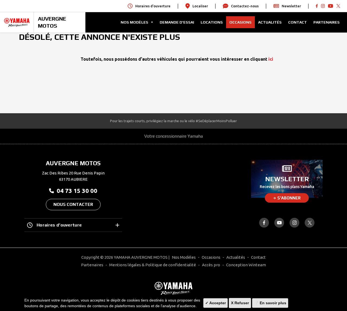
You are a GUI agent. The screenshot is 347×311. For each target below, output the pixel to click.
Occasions (240, 22)
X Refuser (240, 303)
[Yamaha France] (17, 22)
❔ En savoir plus (270, 303)
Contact (297, 22)
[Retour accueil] (173, 288)
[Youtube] (323, 6)
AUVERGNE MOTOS (52, 22)
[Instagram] (294, 223)
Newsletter (291, 6)
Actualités (270, 22)
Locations (212, 22)
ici (270, 59)
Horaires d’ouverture (59, 225)
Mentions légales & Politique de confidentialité (152, 265)
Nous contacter (73, 204)
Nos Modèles (184, 257)
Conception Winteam (246, 265)
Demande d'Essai (177, 22)
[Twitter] (338, 6)
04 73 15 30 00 (77, 190)
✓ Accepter (215, 303)
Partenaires (326, 22)
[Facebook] (317, 6)
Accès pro (211, 265)
